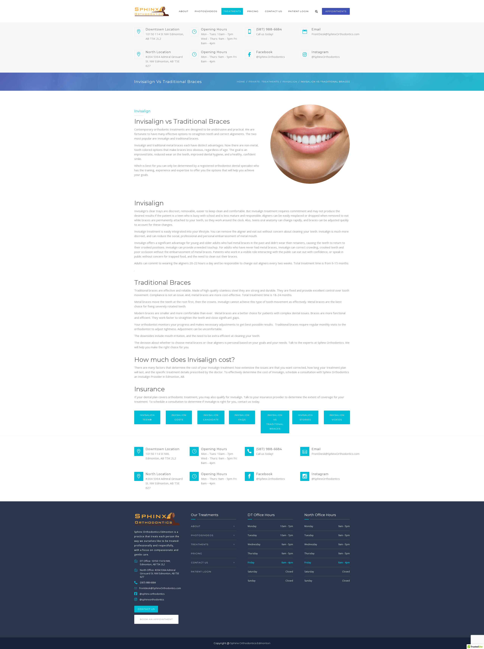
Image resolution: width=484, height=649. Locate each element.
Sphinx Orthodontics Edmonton (250, 643)
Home (241, 81)
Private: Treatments (264, 81)
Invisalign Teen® (147, 417)
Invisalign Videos (337, 417)
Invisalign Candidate (211, 417)
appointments (335, 11)
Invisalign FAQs (242, 417)
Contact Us (273, 11)
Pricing (252, 11)
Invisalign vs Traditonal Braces (275, 422)
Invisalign (289, 81)
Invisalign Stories (305, 417)
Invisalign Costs (178, 417)
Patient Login (298, 11)
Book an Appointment (156, 619)
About (183, 11)
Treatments (232, 11)
